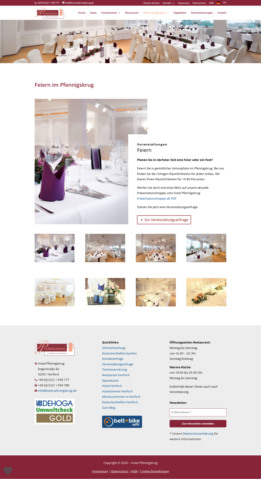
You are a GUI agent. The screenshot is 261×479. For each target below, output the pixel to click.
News (93, 13)
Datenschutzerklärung (198, 433)
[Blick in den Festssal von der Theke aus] (105, 261)
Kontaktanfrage (112, 359)
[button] (8, 471)
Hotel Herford (112, 386)
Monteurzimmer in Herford (121, 397)
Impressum (183, 3)
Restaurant (132, 13)
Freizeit (222, 13)
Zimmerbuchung (113, 348)
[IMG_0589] (156, 305)
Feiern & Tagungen (154, 13)
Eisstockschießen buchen (119, 353)
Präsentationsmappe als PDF (156, 198)
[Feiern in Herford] (55, 261)
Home (81, 13)
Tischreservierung (114, 369)
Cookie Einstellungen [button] (154, 471)
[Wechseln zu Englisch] (224, 4)
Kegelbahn (180, 13)
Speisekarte (110, 380)
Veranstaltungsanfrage (117, 364)
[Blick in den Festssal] (156, 261)
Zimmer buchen (151, 3)
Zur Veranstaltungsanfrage (166, 219)
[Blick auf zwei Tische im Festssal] (206, 261)
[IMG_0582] (206, 305)
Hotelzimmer (109, 13)
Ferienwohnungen (202, 13)
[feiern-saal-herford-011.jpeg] (105, 305)
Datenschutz (199, 3)
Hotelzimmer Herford (117, 391)
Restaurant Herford (115, 375)
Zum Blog (108, 408)
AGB (211, 3)
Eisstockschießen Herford (120, 402)
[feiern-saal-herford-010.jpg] (55, 305)
